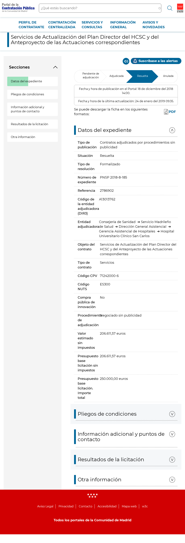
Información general (123, 24)
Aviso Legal (45, 506)
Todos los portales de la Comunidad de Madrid (92, 520)
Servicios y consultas (92, 24)
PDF (172, 112)
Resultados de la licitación (29, 124)
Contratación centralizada (62, 24)
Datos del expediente (26, 81)
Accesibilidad (107, 506)
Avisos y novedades (154, 24)
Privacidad (66, 506)
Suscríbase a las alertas (158, 61)
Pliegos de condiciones (27, 94)
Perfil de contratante (31, 24)
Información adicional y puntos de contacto (27, 109)
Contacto (85, 506)
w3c (145, 506)
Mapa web (129, 506)
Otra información (23, 137)
